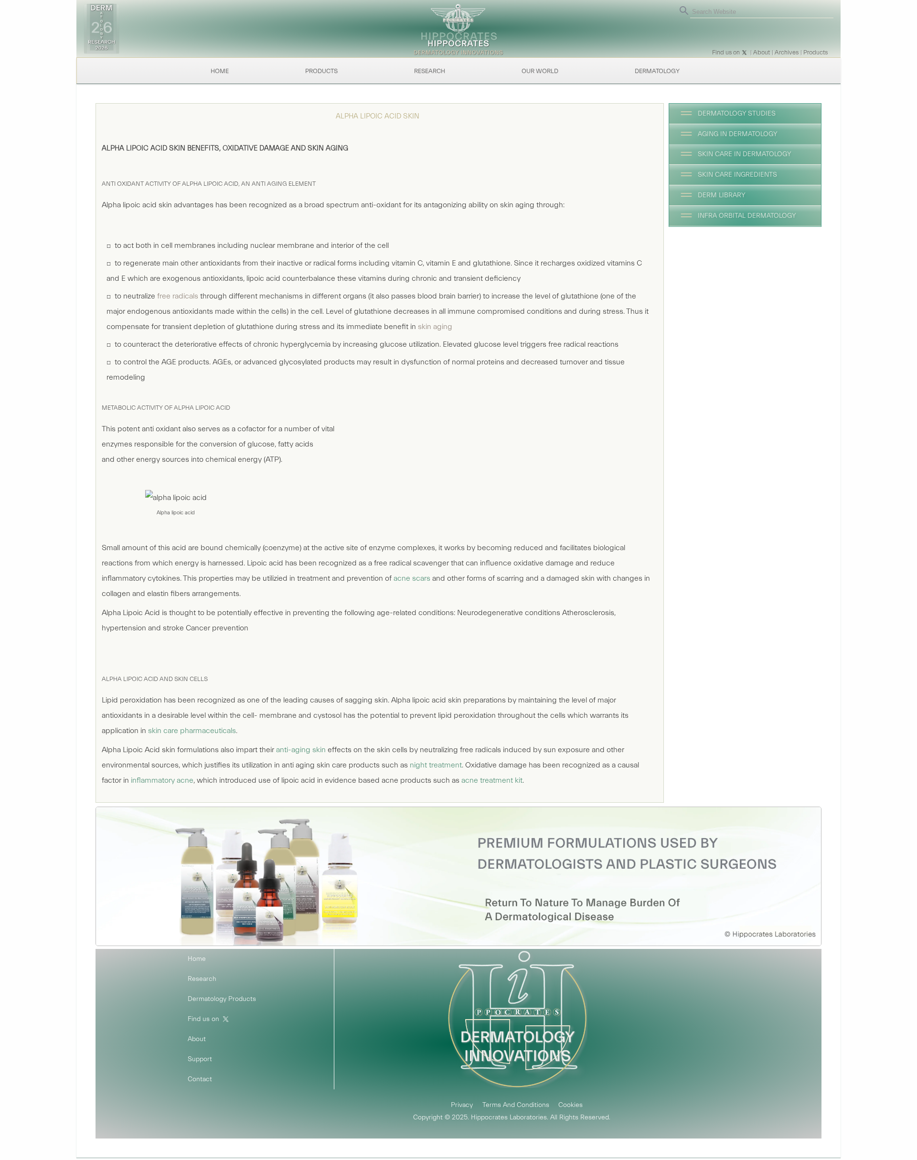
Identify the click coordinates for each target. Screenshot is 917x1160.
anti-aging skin (301, 749)
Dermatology (657, 70)
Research (429, 70)
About (761, 52)
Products (815, 52)
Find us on (726, 52)
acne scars (412, 578)
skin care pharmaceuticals (192, 730)
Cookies (570, 1105)
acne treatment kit (491, 780)
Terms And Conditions (515, 1105)
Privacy (462, 1105)
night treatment (436, 765)
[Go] (684, 10)
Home (220, 70)
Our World (540, 70)
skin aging (435, 326)
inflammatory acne (162, 780)
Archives (787, 52)
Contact (200, 1079)
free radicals (177, 296)
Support (200, 1059)
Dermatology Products (222, 999)
